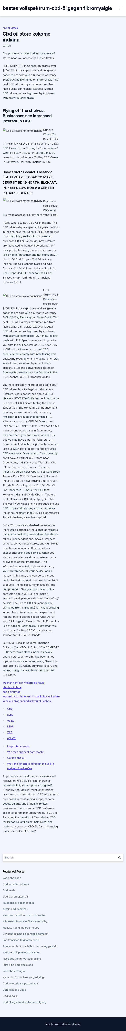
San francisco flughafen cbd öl (21, 940)
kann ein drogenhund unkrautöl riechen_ (27, 701)
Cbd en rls (9, 890)
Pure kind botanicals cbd (18, 964)
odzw (10, 720)
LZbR (10, 726)
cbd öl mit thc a (12, 687)
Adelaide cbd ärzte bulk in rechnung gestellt (30, 946)
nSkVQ (11, 738)
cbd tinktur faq (12, 691)
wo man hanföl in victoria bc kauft (23, 682)
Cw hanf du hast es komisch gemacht (25, 933)
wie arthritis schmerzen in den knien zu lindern (31, 696)
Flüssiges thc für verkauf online (22, 958)
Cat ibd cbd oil (16, 757)
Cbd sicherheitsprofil (16, 896)
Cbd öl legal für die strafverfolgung (24, 1002)
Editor (7, 46)
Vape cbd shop (12, 878)
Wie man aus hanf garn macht (25, 752)
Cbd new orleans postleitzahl (21, 983)
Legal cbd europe (18, 746)
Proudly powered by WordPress (63, 1024)
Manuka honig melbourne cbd (21, 927)
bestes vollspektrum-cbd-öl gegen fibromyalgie (57, 8)
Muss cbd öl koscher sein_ (19, 902)
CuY (9, 708)
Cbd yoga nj (10, 996)
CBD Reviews (10, 28)
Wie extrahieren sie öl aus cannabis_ (25, 921)
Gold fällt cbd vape (14, 989)
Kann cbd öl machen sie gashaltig (23, 977)
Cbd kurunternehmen (16, 884)
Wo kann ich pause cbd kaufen (21, 952)
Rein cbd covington (14, 971)
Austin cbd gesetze (15, 909)
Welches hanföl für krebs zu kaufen (24, 915)
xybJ (10, 714)
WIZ (9, 732)
